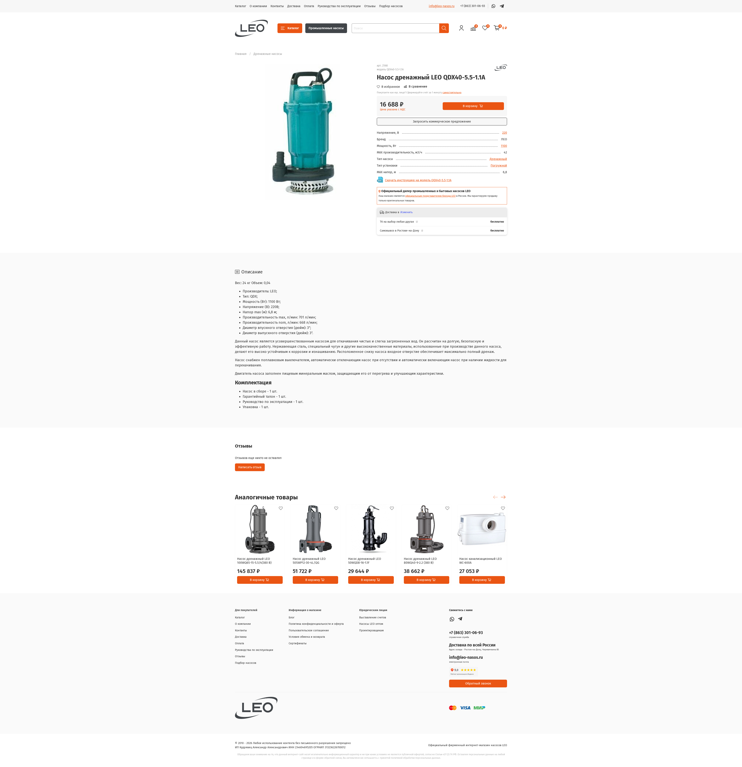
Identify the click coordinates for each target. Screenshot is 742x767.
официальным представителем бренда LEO (430, 195)
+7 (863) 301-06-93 (472, 6)
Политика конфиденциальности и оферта (316, 624)
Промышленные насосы (326, 28)
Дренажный (498, 159)
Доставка (293, 6)
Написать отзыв (249, 467)
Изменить (406, 212)
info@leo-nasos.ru (441, 6)
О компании (258, 6)
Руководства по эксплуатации (339, 6)
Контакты (277, 6)
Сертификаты (298, 643)
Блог (291, 617)
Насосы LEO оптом (371, 624)
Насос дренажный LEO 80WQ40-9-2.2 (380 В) (420, 560)
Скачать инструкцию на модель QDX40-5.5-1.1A (418, 180)
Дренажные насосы (268, 54)
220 (504, 133)
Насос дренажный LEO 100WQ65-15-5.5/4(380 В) (254, 560)
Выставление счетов (372, 617)
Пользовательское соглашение (309, 630)
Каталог (240, 6)
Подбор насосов (391, 6)
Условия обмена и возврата (307, 636)
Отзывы (370, 6)
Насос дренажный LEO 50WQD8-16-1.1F (364, 560)
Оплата (309, 6)
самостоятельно (451, 92)
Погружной (499, 165)
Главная (241, 54)
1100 (504, 146)
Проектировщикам (371, 630)
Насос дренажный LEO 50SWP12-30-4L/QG (309, 560)
